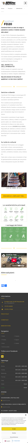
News (3, 343)
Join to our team (5, 347)
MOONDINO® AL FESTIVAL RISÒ (10, 397)
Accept (14, 429)
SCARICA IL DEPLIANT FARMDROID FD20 (16, 196)
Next (24, 179)
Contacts (17, 343)
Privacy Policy (17, 440)
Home (2, 8)
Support (17, 339)
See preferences (14, 437)
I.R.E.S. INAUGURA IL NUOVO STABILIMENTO (13, 404)
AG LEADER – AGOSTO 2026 (9, 410)
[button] (26, 415)
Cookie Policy (5, 319)
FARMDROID (19, 8)
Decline (14, 433)
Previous (3, 179)
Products (10, 8)
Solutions (17, 336)
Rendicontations (5, 325)
